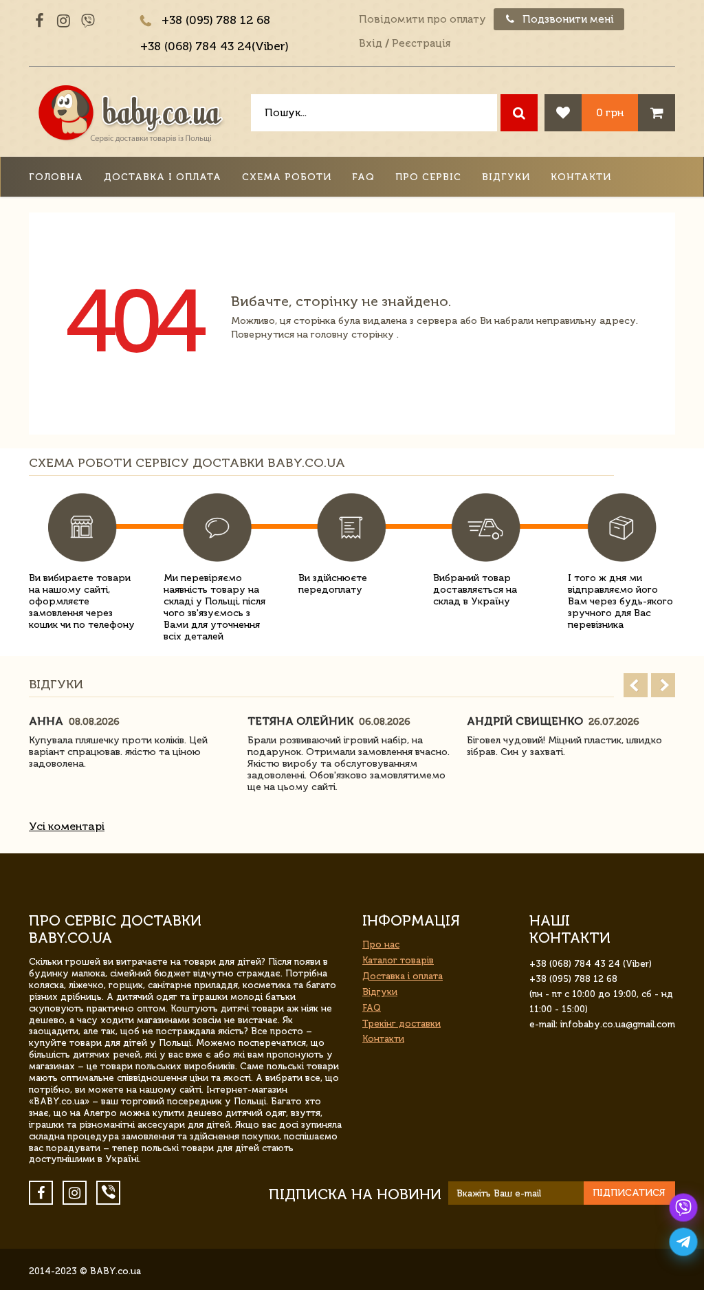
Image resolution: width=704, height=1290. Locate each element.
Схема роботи (286, 177)
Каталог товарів (398, 960)
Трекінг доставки (401, 1023)
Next (663, 685)
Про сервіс (428, 177)
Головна (56, 177)
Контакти (581, 177)
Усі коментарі (66, 826)
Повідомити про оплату (422, 19)
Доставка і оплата (162, 177)
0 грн (610, 112)
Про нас (380, 944)
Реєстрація (421, 43)
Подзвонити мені (567, 19)
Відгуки (506, 177)
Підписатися (629, 1193)
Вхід (370, 43)
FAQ (363, 177)
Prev (636, 685)
